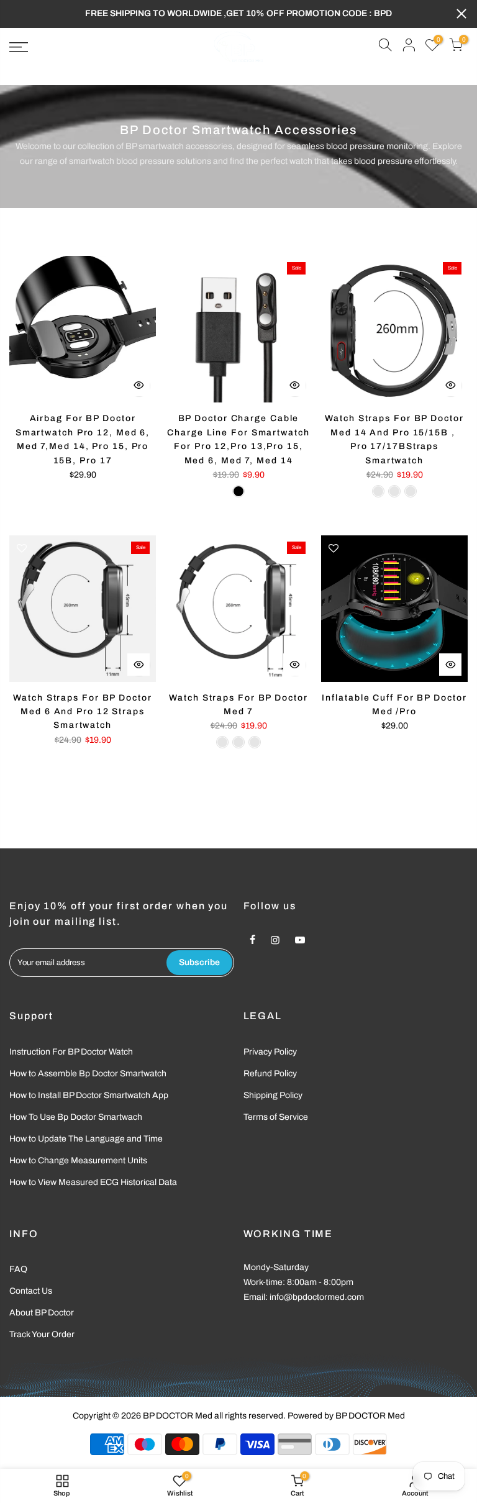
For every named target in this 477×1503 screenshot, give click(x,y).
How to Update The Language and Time (86, 1138)
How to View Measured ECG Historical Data (93, 1182)
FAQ (18, 1269)
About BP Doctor (41, 1312)
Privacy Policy (270, 1051)
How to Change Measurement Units (78, 1160)
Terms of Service (275, 1117)
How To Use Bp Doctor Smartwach (75, 1117)
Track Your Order (42, 1334)
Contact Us (30, 1291)
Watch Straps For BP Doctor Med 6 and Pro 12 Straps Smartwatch (82, 711)
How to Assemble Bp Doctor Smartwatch (87, 1073)
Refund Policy (270, 1073)
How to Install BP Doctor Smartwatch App (88, 1095)
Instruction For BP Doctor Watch (71, 1051)
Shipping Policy (272, 1095)
